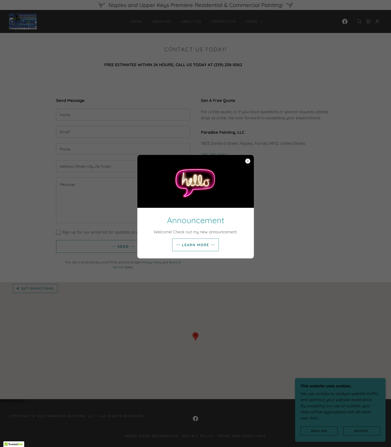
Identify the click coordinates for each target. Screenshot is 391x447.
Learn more (195, 245)
